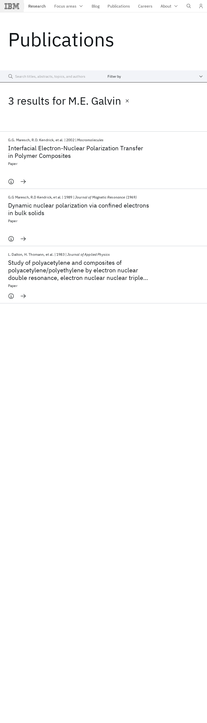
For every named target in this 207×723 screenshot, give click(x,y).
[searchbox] (52, 76)
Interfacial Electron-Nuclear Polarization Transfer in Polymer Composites (75, 151)
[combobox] (155, 76)
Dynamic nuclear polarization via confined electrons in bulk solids (78, 209)
